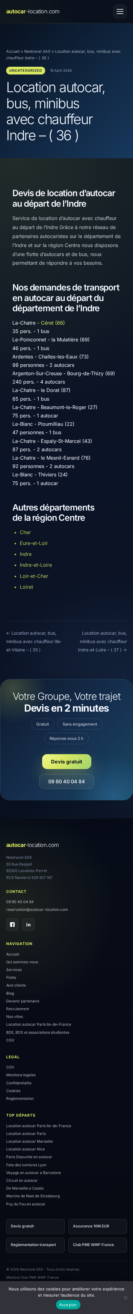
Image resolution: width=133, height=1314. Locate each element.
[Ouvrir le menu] (120, 11)
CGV (10, 1040)
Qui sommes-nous (22, 962)
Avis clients (16, 985)
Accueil (12, 51)
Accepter (68, 1304)
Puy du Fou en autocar (25, 1204)
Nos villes (14, 1016)
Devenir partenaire (22, 1001)
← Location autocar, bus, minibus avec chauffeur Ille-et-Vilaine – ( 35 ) (34, 641)
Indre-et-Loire (36, 565)
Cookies (13, 1090)
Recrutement (17, 1008)
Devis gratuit (66, 761)
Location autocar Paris (26, 1133)
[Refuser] (125, 1297)
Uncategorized (25, 70)
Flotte (11, 977)
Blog (10, 993)
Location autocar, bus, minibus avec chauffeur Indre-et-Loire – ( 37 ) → (102, 641)
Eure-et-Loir (34, 543)
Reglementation (20, 1098)
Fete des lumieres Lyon (26, 1165)
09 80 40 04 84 (66, 781)
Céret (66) (53, 323)
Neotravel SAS (37, 51)
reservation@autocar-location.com (37, 909)
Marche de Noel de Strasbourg (33, 1196)
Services (14, 969)
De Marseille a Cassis (25, 1188)
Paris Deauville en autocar (29, 1156)
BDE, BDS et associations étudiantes (37, 1032)
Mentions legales (21, 1075)
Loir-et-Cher (34, 576)
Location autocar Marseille (29, 1141)
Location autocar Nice (25, 1149)
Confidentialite (19, 1083)
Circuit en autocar (22, 1180)
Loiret (26, 587)
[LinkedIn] (28, 924)
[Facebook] (12, 924)
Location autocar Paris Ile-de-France (38, 1024)
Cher (25, 532)
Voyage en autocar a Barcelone (33, 1172)
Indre (26, 554)
